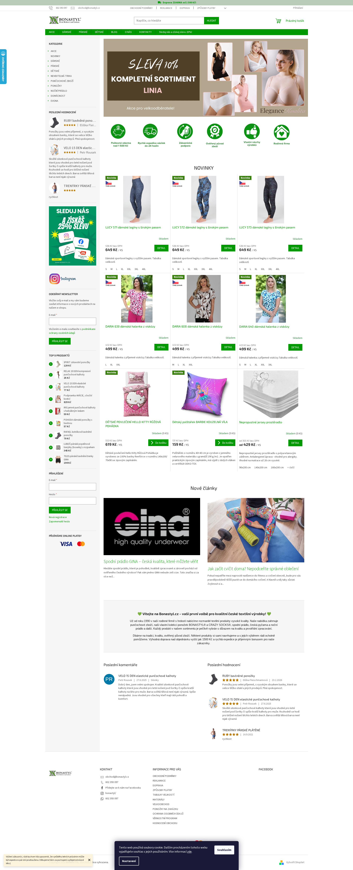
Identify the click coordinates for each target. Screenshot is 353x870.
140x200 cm (260, 467)
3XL (136, 269)
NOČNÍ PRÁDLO (59, 91)
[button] (119, 78)
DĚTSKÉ (55, 71)
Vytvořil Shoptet (295, 862)
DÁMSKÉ (55, 61)
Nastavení (129, 861)
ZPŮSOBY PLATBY (206, 8)
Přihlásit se (60, 341)
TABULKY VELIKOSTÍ (163, 795)
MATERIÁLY (159, 800)
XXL (129, 269)
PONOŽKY (56, 86)
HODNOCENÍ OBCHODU (165, 823)
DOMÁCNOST (58, 96)
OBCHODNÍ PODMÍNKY (141, 8)
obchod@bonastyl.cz (117, 777)
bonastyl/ (110, 793)
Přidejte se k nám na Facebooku (123, 788)
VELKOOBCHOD (161, 804)
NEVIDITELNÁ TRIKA (61, 76)
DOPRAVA (185, 8)
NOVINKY (55, 56)
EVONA (54, 101)
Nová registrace (58, 517)
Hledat (211, 20)
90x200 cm (245, 467)
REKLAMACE (166, 8)
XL (122, 269)
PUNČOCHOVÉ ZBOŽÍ (62, 81)
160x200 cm (277, 467)
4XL (144, 269)
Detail (161, 248)
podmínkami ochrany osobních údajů (72, 331)
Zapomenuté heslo (59, 521)
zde (189, 852)
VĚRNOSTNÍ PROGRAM (165, 818)
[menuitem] (51, 32)
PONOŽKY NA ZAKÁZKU (165, 809)
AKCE (54, 51)
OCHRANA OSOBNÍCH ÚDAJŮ (168, 814)
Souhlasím (224, 850)
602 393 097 (111, 782)
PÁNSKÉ (55, 66)
